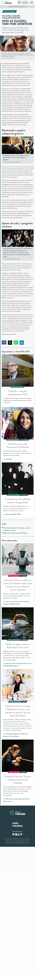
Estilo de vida (27, 663)
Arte (7, 734)
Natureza (5, 736)
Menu (31, 2)
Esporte (20, 663)
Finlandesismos (23, 734)
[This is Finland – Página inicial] (6, 2)
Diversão (15, 663)
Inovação (5, 604)
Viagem (17, 604)
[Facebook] (14, 834)
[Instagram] (21, 834)
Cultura (16, 601)
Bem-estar (9, 663)
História (27, 601)
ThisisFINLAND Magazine (10, 666)
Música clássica (7, 801)
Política (19, 514)
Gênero (8, 514)
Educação (22, 799)
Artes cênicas (10, 799)
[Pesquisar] (19, 2)
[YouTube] (19, 834)
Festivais (21, 601)
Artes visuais (9, 601)
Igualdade (13, 514)
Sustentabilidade (14, 736)
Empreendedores (14, 734)
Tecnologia (12, 604)
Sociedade (9, 459)
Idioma (25, 2)
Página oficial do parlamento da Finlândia (15, 533)
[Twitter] (16, 834)
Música (28, 799)
